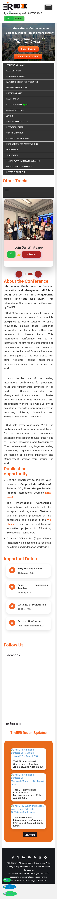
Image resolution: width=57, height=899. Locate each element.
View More (30, 835)
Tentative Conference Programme (23, 161)
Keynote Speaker (14, 105)
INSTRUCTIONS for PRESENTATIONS (22, 144)
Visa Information (15, 133)
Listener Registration (17, 88)
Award (9, 116)
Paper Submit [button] (28, 49)
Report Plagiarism (15, 172)
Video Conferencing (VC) (18, 122)
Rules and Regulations (17, 138)
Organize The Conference (19, 166)
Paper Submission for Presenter (22, 82)
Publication (12, 155)
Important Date (14, 93)
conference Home (15, 65)
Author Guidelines (15, 76)
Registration (12, 99)
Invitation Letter (14, 127)
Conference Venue (15, 110)
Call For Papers (13, 71)
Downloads (12, 150)
